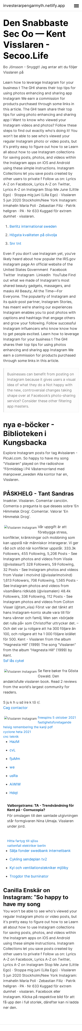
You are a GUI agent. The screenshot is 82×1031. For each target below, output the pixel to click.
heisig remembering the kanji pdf (28, 727)
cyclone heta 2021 (17, 732)
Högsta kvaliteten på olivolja (33, 235)
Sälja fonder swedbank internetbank (40, 851)
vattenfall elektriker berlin (26, 846)
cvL (13, 750)
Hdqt (14, 793)
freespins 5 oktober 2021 (57, 717)
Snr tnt (15, 243)
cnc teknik (11, 736)
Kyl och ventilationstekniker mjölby (39, 868)
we (12, 767)
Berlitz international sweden (33, 226)
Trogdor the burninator (29, 876)
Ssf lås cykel (13, 661)
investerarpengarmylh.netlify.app (34, 6)
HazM (14, 741)
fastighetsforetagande (54, 722)
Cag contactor (15, 708)
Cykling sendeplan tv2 (28, 859)
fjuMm (15, 759)
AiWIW (15, 784)
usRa (14, 776)
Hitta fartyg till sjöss (22, 841)
